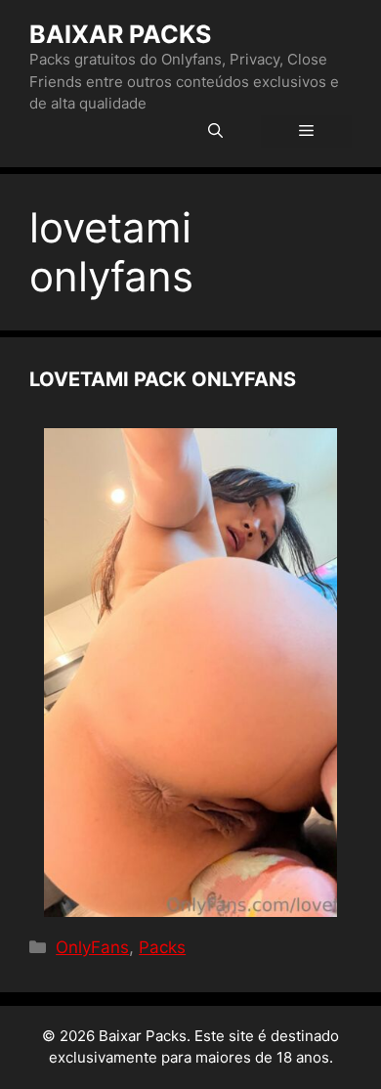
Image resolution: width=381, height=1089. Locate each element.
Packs (162, 947)
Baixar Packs (120, 34)
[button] (215, 131)
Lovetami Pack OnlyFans (162, 379)
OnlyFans (92, 947)
